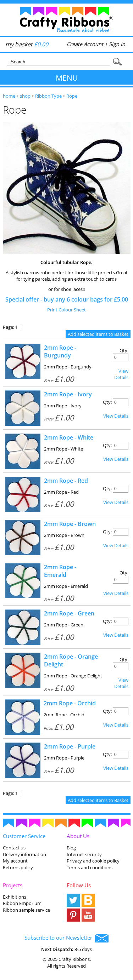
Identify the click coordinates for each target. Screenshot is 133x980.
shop (25, 96)
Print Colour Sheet (66, 309)
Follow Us (79, 885)
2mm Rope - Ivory (68, 394)
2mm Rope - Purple (69, 746)
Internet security (84, 854)
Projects (12, 885)
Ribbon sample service (26, 910)
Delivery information (24, 854)
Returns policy (18, 867)
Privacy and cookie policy (93, 861)
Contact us (14, 847)
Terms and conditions (89, 867)
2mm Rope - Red (66, 481)
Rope (71, 96)
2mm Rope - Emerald (60, 571)
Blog (71, 847)
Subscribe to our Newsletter (59, 937)
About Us (78, 835)
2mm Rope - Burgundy (60, 351)
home (9, 96)
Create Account (85, 43)
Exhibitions (14, 897)
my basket (26, 44)
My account (15, 861)
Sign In (117, 43)
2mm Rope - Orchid (70, 703)
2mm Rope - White (68, 437)
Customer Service (24, 835)
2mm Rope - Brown (70, 524)
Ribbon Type (48, 96)
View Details (121, 374)
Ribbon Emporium (22, 903)
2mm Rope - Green (69, 613)
